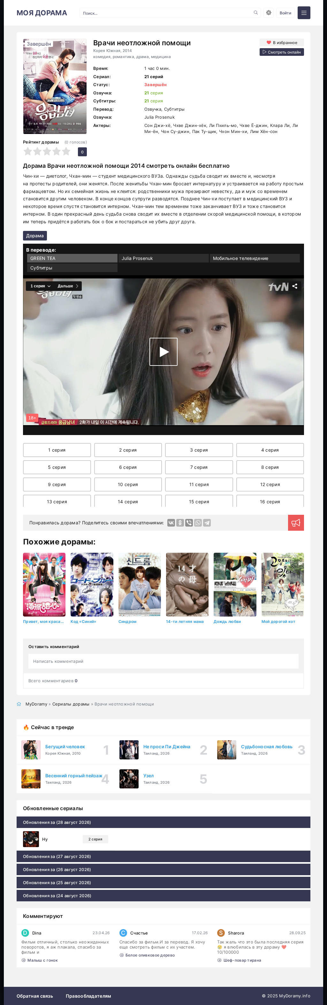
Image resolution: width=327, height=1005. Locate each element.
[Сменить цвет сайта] (268, 13)
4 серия (270, 450)
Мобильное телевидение (241, 258)
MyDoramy (36, 703)
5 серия (57, 467)
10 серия (128, 484)
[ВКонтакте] (171, 523)
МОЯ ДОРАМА (42, 13)
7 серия (199, 467)
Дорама (35, 235)
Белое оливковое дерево (150, 955)
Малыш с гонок (42, 960)
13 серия (57, 501)
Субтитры (41, 267)
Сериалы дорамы (71, 703)
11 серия (199, 484)
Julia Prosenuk (137, 258)
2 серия (128, 450)
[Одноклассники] (180, 523)
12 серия (270, 484)
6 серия (128, 467)
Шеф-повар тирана (242, 960)
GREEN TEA (43, 258)
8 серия (270, 467)
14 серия (128, 501)
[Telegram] (207, 523)
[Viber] (189, 523)
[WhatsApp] (198, 523)
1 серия (56, 450)
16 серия (270, 501)
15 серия (199, 501)
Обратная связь (35, 996)
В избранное (285, 42)
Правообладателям (88, 996)
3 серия (199, 450)
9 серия (57, 484)
